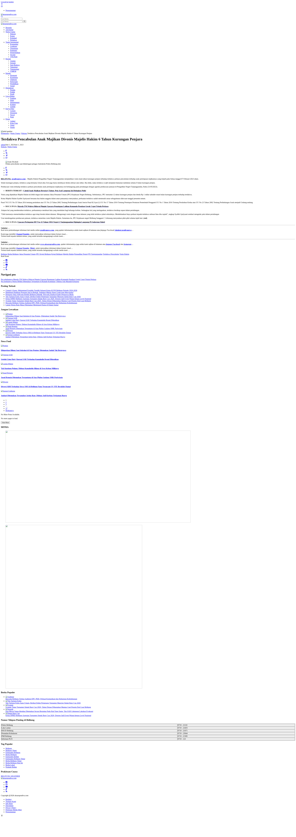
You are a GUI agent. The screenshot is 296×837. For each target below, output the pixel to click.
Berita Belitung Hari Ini (14, 763)
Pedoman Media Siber (14, 810)
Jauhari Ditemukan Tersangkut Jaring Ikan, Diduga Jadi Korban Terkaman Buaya (35, 337)
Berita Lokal (10, 765)
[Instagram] (6, 263)
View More (5, 422)
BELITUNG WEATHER (10, 776)
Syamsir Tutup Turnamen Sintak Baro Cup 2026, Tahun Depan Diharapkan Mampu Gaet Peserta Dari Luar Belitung (48, 301)
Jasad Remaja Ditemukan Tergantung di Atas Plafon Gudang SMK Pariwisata (34, 328)
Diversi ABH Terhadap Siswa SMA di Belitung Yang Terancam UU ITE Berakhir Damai (38, 333)
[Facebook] (6, 260)
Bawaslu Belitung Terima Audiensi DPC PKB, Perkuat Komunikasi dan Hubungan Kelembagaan (41, 303)
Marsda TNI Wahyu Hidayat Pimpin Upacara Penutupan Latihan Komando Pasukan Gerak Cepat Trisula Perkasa (48, 279)
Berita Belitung (13, 254)
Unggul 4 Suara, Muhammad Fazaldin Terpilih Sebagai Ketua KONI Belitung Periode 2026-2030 (41, 290)
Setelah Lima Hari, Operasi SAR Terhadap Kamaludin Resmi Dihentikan (32, 320)
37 (6, 408)
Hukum (3, 147)
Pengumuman (11, 812)
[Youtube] (7, 265)
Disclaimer (9, 806)
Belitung (4, 254)
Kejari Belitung (57, 254)
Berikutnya (10, 411)
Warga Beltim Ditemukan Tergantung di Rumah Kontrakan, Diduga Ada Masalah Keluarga (40, 282)
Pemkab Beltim (11, 767)
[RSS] (6, 270)
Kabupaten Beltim (12, 757)
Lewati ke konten (7, 2)
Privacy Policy (11, 808)
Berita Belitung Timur (14, 761)
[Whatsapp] (6, 158)
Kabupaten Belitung (13, 753)
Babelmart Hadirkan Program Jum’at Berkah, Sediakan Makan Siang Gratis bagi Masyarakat (39, 292)
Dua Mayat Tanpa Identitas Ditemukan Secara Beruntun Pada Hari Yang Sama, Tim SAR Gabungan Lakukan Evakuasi (49, 711)
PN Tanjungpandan (95, 254)
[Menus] (2, 4)
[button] (24, 21)
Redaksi (8, 799)
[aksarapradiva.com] (8, 14)
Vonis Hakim (124, 254)
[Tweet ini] (6, 153)
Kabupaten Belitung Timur (15, 759)
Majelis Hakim (68, 254)
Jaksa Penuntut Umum (27, 254)
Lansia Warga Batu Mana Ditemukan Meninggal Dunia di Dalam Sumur (32, 305)
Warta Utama (12, 147)
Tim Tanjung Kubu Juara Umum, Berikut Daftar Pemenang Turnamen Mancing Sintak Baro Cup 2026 (43, 297)
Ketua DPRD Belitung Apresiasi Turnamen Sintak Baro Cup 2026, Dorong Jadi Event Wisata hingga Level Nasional (48, 299)
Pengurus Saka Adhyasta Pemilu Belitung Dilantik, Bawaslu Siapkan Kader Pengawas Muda (40, 295)
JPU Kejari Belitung (43, 254)
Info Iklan (9, 804)
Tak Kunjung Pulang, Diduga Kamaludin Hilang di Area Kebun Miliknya (32, 324)
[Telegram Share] (6, 156)
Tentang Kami (11, 801)
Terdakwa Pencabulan (111, 254)
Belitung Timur (11, 750)
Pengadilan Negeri (81, 254)
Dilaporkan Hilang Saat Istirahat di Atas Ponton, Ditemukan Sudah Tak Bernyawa (36, 316)
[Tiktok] (6, 267)
